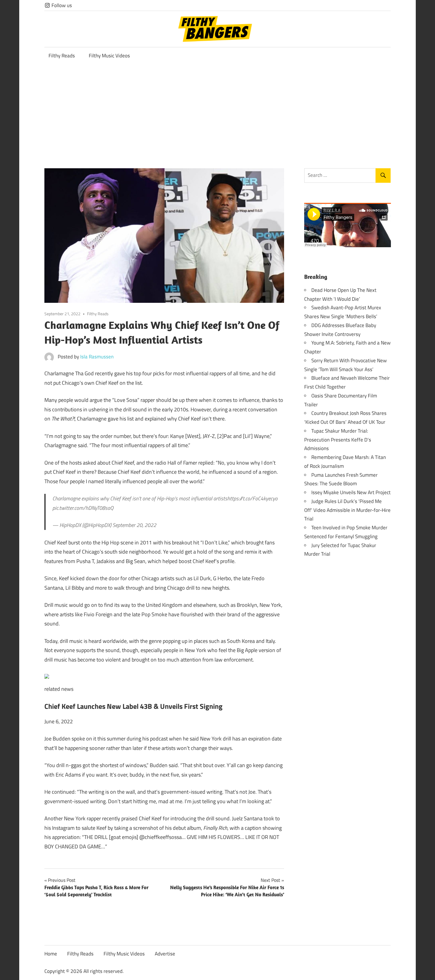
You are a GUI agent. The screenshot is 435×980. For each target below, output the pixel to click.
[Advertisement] (217, 108)
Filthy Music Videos (109, 55)
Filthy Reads (62, 55)
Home (50, 954)
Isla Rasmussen (97, 356)
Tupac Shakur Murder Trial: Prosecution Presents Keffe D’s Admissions (337, 439)
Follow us (61, 5)
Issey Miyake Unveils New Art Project (351, 492)
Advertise (165, 954)
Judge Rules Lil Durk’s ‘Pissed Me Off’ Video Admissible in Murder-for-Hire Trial (347, 510)
